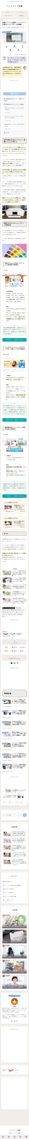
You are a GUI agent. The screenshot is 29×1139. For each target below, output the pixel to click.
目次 (14, 93)
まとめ (7, 132)
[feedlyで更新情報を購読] (14, 663)
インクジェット (12, 612)
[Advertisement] (14, 85)
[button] (19, 50)
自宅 (13, 610)
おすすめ (5, 614)
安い (16, 614)
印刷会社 (21, 614)
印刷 (17, 610)
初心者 (11, 614)
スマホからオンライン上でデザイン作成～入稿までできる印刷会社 (14, 117)
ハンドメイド (20, 612)
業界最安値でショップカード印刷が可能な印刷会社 (14, 125)
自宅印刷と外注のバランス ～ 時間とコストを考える (14, 99)
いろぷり (8, 112)
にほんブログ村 (6, 635)
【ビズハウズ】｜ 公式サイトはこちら (14, 419)
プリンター (23, 610)
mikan (14, 1006)
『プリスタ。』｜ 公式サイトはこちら (14, 496)
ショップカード (7, 610)
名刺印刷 (19, 607)
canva (5, 612)
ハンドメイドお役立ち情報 (9, 607)
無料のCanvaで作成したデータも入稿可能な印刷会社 (14, 108)
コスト (5, 616)
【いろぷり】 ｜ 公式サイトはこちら (14, 339)
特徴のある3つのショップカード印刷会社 (15, 104)
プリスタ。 (8, 128)
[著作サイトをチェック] (11, 663)
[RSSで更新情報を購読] (17, 663)
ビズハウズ (8, 120)
